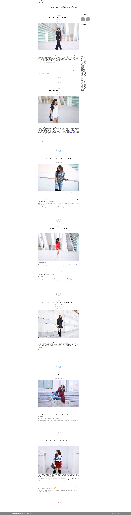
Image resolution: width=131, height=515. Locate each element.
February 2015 (83, 82)
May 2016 (82, 67)
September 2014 (83, 87)
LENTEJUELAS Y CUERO (58, 90)
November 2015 (83, 73)
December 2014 (83, 84)
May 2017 (82, 55)
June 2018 (82, 45)
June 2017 (82, 54)
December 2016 (83, 60)
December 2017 (83, 48)
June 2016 (82, 66)
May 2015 (82, 79)
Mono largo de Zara (59, 17)
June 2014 (82, 90)
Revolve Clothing (58, 228)
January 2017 (83, 59)
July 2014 (82, 89)
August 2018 (83, 43)
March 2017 (83, 57)
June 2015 (82, 78)
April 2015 (82, 80)
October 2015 (83, 74)
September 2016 (83, 63)
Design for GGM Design (115, 513)
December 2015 (83, 72)
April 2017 (82, 56)
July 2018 (82, 44)
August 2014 (83, 88)
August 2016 (83, 64)
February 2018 (83, 46)
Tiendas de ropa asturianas (59, 158)
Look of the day (59, 19)
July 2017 (82, 53)
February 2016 (83, 70)
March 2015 (83, 81)
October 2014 (83, 86)
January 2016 (83, 71)
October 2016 (83, 62)
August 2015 (83, 76)
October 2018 (83, 41)
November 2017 (83, 49)
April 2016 (82, 68)
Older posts (40, 509)
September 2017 (83, 51)
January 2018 (83, 47)
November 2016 (83, 61)
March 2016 (83, 69)
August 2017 (83, 52)
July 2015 (82, 77)
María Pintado (60, 21)
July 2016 (82, 65)
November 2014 (83, 85)
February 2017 (83, 58)
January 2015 (83, 83)
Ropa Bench (58, 374)
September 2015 (83, 75)
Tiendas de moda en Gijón (58, 441)
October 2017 (83, 50)
